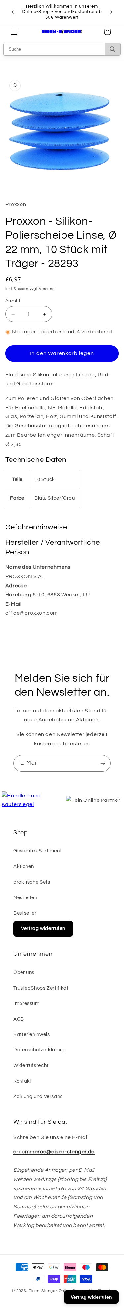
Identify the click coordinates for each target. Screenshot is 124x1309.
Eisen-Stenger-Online (50, 1291)
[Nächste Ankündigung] (111, 12)
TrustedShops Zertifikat (41, 988)
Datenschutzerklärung (39, 1049)
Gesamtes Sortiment (37, 850)
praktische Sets (31, 882)
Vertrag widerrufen (43, 928)
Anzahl (12, 300)
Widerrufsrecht (31, 1065)
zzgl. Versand (42, 289)
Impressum (26, 1003)
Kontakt (22, 1081)
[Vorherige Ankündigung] (12, 12)
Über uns (23, 972)
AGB (18, 1019)
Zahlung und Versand (38, 1096)
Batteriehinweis (31, 1034)
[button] (13, 31)
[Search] (112, 49)
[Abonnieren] (102, 763)
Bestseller (24, 913)
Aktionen (23, 866)
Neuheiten (25, 897)
